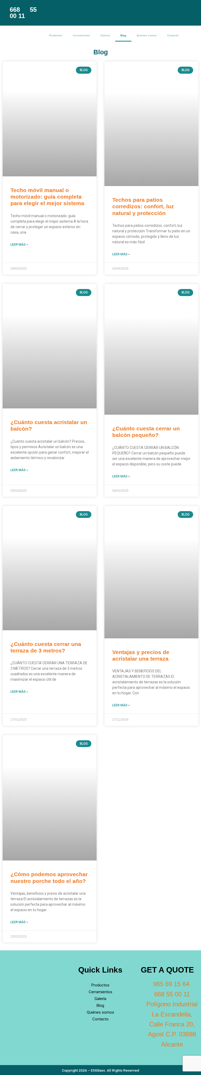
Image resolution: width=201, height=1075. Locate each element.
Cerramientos (81, 35)
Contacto (172, 35)
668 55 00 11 (23, 12)
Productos (55, 35)
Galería (105, 35)
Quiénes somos (147, 35)
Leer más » (19, 244)
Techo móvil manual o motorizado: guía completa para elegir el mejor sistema (47, 196)
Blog (123, 35)
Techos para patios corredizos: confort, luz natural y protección (143, 206)
